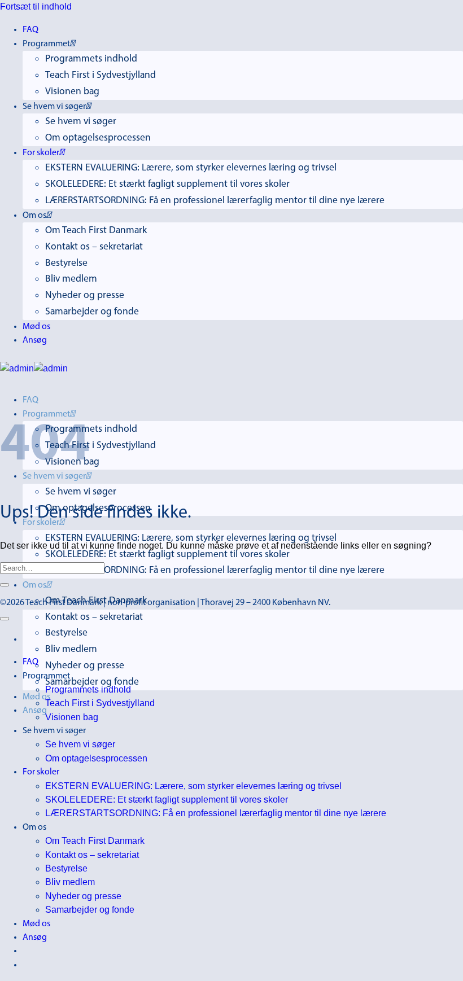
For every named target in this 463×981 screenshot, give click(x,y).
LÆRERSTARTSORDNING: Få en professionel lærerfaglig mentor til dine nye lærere (215, 200)
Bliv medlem (71, 279)
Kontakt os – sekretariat (94, 247)
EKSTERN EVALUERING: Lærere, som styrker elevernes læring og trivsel (191, 168)
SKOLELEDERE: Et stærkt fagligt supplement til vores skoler (167, 184)
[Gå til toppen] (4, 618)
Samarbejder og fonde (92, 312)
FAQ (30, 29)
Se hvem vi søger (80, 121)
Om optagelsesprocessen (98, 138)
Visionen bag (72, 92)
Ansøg (35, 340)
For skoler (41, 152)
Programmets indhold (91, 59)
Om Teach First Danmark (96, 230)
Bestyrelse (66, 263)
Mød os (36, 326)
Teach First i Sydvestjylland (100, 75)
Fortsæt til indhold (36, 6)
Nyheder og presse (84, 295)
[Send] (4, 584)
